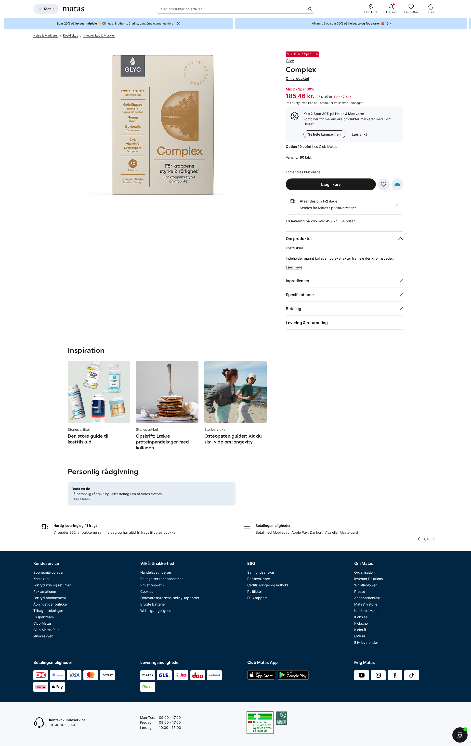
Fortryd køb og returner (52, 585)
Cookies (146, 591)
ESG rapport (257, 598)
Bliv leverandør (366, 642)
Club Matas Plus (46, 630)
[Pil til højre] (467, 23)
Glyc (290, 60)
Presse (359, 591)
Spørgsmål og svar (48, 572)
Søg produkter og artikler (181, 9)
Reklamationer (44, 591)
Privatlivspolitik (152, 585)
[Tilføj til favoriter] (384, 184)
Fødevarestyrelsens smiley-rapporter (169, 598)
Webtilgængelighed (155, 610)
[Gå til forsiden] (73, 9)
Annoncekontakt (367, 598)
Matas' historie (365, 604)
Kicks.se (360, 617)
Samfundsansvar (260, 572)
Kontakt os (41, 579)
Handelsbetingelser (155, 572)
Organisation (364, 572)
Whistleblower (365, 585)
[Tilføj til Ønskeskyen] (397, 184)
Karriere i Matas (366, 610)
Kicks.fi (360, 630)
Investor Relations (368, 579)
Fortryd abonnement (49, 598)
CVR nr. (360, 636)
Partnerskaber (258, 579)
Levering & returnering (307, 322)
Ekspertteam (43, 617)
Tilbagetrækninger (48, 610)
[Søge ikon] (310, 9)
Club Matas (42, 623)
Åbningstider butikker (50, 604)
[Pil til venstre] (419, 539)
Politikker (254, 591)
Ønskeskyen (43, 636)
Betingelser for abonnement (162, 579)
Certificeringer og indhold (267, 585)
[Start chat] (460, 735)
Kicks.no (361, 623)
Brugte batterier (153, 604)
